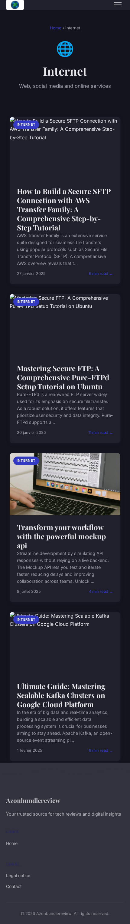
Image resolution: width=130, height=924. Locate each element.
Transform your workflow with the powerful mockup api (61, 536)
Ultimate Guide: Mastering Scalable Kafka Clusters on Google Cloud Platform (61, 695)
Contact (14, 886)
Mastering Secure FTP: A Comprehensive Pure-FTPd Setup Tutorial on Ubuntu (63, 377)
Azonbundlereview (33, 800)
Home (55, 27)
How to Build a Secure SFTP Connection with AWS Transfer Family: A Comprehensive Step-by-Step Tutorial (63, 209)
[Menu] (118, 5)
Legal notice (18, 875)
